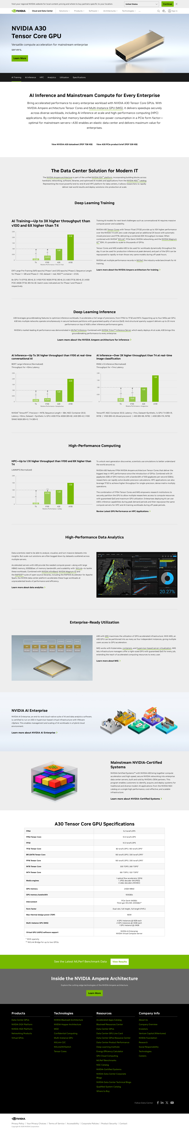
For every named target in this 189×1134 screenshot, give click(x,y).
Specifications (79, 77)
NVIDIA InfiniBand (50, 571)
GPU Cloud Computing (107, 1056)
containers (127, 648)
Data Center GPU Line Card (109, 1033)
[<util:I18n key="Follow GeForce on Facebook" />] (158, 1102)
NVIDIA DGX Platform (22, 1024)
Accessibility (73, 1123)
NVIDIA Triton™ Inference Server (116, 330)
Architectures (109, 11)
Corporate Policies (90, 1123)
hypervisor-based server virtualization (154, 648)
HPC (42, 77)
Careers (142, 1056)
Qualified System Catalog (108, 1086)
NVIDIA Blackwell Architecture (68, 1020)
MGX (56, 1029)
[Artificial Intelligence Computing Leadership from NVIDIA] (19, 11)
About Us (143, 1020)
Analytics (52, 77)
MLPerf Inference (79, 330)
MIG (107, 636)
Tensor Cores (113, 229)
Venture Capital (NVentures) (152, 1033)
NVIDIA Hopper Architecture (67, 1024)
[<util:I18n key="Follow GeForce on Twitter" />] (166, 1102)
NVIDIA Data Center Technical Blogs (113, 1082)
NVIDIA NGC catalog (136, 180)
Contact (123, 1123)
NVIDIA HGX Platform (22, 1029)
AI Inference (30, 77)
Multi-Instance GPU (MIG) (106, 108)
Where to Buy (103, 1091)
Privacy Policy (18, 1123)
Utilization (64, 77)
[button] (163, 11)
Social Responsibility (149, 1047)
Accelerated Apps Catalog (109, 1020)
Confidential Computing (65, 1033)
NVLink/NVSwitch (62, 1047)
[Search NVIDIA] (158, 10)
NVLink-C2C (60, 1042)
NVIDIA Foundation (148, 1038)
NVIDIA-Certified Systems (108, 1069)
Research (143, 1042)
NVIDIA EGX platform (102, 177)
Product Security (109, 1123)
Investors (143, 1029)
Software (93, 11)
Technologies (128, 11)
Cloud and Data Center (42, 11)
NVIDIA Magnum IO (67, 571)
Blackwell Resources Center (109, 1024)
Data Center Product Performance (112, 1042)
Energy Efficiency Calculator (109, 1051)
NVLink (121, 239)
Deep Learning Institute (108, 1047)
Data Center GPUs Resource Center (113, 1038)
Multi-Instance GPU (63, 1038)
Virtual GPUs (18, 1038)
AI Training (16, 77)
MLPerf (140, 260)
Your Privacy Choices (36, 1123)
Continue (167, 4)
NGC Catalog (102, 1065)
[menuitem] (42, 11)
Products (78, 11)
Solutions (63, 11)
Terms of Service (57, 1123)
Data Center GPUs (20, 1020)
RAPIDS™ (19, 574)
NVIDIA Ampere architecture (59, 177)
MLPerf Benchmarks (106, 1060)
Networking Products (22, 1033)
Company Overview (148, 1024)
